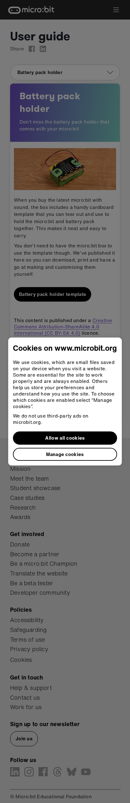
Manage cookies (65, 454)
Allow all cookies (65, 437)
